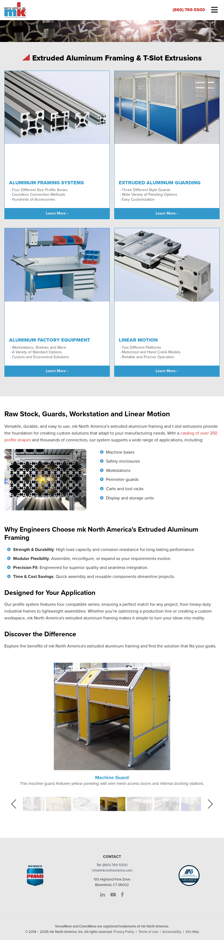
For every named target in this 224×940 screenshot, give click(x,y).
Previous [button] (18, 803)
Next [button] (213, 803)
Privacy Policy (123, 932)
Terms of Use (148, 932)
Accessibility (171, 932)
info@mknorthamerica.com (112, 870)
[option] (112, 725)
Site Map (192, 932)
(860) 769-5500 (189, 10)
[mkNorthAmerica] (56, 10)
